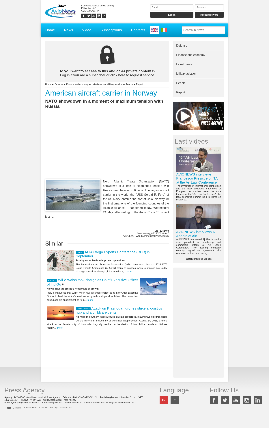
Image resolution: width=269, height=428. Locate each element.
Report (139, 84)
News (68, 30)
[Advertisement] (107, 150)
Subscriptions (111, 30)
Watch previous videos (199, 258)
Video (86, 30)
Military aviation (114, 84)
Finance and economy (77, 84)
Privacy (53, 407)
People (129, 84)
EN (163, 400)
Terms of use (66, 407)
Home (50, 30)
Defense (59, 84)
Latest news (98, 84)
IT (174, 400)
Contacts (138, 30)
